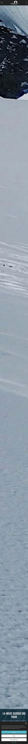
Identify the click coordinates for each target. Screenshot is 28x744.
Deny (14, 735)
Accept (14, 732)
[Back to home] (14, 2)
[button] (26, 723)
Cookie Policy (14, 742)
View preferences (14, 739)
